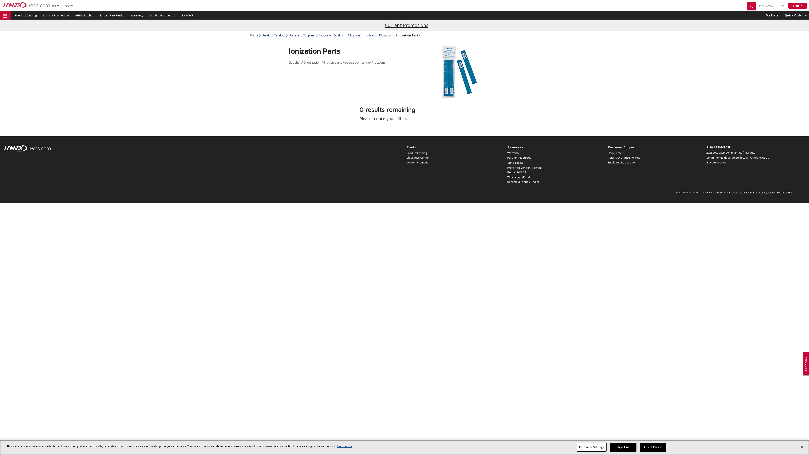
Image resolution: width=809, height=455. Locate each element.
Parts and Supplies (301, 35)
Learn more (344, 446)
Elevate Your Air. (716, 162)
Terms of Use (784, 192)
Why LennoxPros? (518, 177)
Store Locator (766, 6)
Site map (720, 192)
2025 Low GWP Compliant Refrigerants (730, 152)
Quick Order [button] (794, 15)
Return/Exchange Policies (624, 157)
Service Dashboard (162, 15)
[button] (751, 6)
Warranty (137, 15)
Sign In (797, 6)
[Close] (802, 447)
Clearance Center (418, 157)
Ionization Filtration (378, 35)
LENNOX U (187, 15)
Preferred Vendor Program (524, 168)
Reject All (623, 447)
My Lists (772, 15)
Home (254, 35)
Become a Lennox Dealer (523, 182)
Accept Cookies (653, 447)
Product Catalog (26, 15)
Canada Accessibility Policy (742, 192)
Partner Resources (519, 157)
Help (781, 6)
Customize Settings (591, 447)
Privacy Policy (767, 192)
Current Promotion (418, 162)
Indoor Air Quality (331, 35)
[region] (404, 447)
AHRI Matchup (84, 15)
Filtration (354, 35)
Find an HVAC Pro (518, 172)
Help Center (615, 153)
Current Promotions (56, 15)
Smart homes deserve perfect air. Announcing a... (737, 157)
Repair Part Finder (112, 15)
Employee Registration (622, 162)
